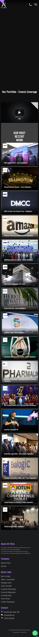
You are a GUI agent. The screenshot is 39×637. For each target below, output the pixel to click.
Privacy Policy (16, 632)
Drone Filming (5, 598)
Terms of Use (23, 632)
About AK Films (6, 563)
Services (3, 566)
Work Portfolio (5, 576)
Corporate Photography (8, 589)
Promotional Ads (6, 595)
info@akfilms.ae (9, 615)
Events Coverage (6, 586)
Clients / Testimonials (8, 579)
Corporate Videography (8, 592)
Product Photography (8, 602)
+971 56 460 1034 (9, 618)
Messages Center (6, 582)
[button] (35, 633)
